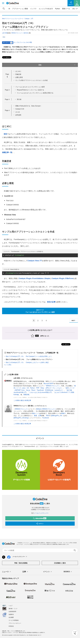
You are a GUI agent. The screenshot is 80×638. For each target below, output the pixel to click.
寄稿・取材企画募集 (21, 563)
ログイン (41, 523)
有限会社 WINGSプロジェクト (46, 409)
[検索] (3, 8)
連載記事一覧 (7, 152)
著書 (35, 415)
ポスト (7, 57)
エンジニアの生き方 (46, 8)
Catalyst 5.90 (19, 109)
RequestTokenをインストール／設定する (30, 90)
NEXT (73, 320)
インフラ (33, 8)
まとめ (17, 112)
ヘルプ (10, 605)
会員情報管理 (12, 611)
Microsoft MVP (48, 383)
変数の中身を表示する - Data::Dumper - (28, 106)
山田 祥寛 (4, 33)
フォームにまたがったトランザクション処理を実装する (35, 93)
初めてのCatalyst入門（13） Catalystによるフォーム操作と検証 (27, 362)
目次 (40, 65)
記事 (39, 415)
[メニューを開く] (3, 3)
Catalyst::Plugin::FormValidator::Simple (34, 278)
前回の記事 (51, 302)
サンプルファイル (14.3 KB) (23, 42)
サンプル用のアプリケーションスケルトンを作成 (31, 80)
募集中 (63, 413)
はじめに (18, 71)
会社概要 (11, 617)
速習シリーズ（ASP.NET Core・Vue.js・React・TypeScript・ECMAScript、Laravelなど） (44, 389)
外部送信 (11, 626)
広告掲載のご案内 (60, 563)
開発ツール (66, 8)
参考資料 (18, 115)
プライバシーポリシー (15, 623)
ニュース (5, 571)
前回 (5, 134)
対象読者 (18, 74)
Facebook (45, 418)
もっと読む (8, 364)
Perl (4, 37)
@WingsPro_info (56, 415)
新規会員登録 (41, 518)
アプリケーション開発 (20, 8)
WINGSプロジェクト (53, 386)
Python (57, 8)
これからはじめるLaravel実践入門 (40, 392)
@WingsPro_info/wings (21, 418)
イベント (46, 571)
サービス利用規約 (14, 620)
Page (7, 90)
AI (9, 8)
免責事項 (11, 614)
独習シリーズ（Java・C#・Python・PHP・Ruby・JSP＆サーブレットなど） (45, 387)
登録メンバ (35, 413)
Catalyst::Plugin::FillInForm (62, 278)
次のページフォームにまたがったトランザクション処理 (40, 311)
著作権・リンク (13, 608)
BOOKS (67, 571)
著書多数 (26, 394)
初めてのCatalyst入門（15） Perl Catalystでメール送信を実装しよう (29, 356)
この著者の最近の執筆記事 (22, 400)
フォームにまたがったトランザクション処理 (30, 87)
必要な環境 (19, 77)
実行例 (19, 99)
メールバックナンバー (41, 513)
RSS (47, 415)
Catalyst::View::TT (35, 260)
